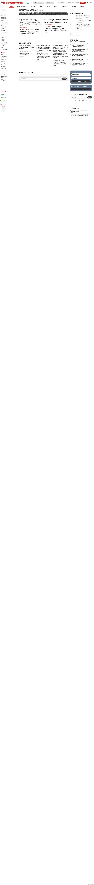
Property (2, 45)
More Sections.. (3, 80)
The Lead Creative (4, 74)
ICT (1, 33)
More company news (59, 43)
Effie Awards (3, 64)
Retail (2, 47)
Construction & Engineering (4, 18)
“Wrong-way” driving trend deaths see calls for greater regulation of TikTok (29, 31)
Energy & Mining (4, 22)
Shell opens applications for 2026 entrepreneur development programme (78, 50)
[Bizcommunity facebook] (61, 3)
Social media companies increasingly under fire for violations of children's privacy (56, 28)
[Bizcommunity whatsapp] (66, 3)
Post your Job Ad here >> (81, 88)
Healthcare (3, 30)
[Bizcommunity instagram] (63, 3)
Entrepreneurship (4, 23)
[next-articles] (67, 47)
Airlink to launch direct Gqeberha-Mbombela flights (79, 60)
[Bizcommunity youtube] (65, 3)
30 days (78, 41)
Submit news (71, 2)
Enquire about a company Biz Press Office (4, 109)
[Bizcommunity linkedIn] (58, 3)
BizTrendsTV (3, 66)
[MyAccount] (91, 3)
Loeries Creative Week (4, 77)
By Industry (82, 41)
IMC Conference (4, 70)
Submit (66, 43)
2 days (71, 41)
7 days (74, 41)
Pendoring (3, 63)
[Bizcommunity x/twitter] (60, 3)
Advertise (76, 2)
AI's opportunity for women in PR (83, 20)
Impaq (72, 112)
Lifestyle (2, 37)
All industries (3, 12)
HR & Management (4, 32)
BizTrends (3, 54)
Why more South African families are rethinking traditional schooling (80, 114)
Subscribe (90, 97)
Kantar (38, 51)
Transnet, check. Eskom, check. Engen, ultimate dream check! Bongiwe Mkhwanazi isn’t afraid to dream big (84, 26)
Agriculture (3, 13)
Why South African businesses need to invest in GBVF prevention (83, 16)
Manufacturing (4, 42)
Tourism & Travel (4, 49)
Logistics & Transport (3, 40)
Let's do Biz (90, 884)
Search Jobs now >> (81, 81)
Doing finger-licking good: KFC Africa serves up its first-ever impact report (60, 63)
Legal (2, 35)
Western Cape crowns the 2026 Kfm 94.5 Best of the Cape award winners (78, 45)
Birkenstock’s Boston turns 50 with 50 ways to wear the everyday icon (79, 55)
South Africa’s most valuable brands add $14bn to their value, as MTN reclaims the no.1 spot (43, 56)
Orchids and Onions (3, 72)
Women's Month (4, 59)
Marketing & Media (4, 43)
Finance (2, 28)
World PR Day (3, 68)
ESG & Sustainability (3, 26)
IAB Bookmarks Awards (4, 57)
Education (3, 20)
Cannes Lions (3, 61)
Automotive (3, 15)
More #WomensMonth (75, 35)
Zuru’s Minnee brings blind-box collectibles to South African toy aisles (78, 64)
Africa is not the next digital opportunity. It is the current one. (26, 53)
